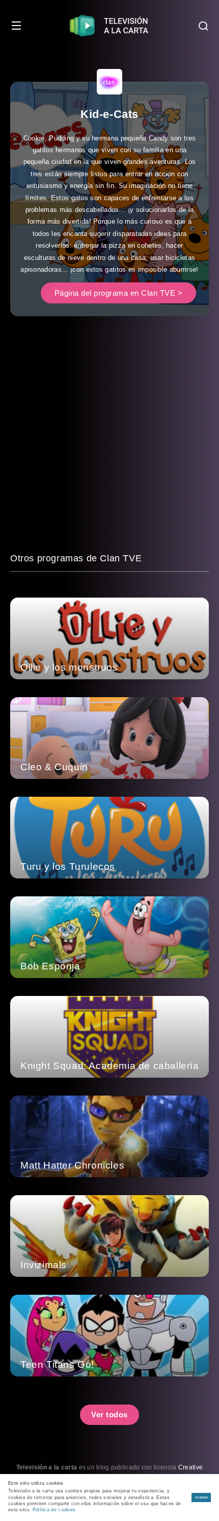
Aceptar (201, 1497)
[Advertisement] (109, 441)
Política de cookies (54, 1509)
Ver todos (109, 1414)
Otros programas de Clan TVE (76, 558)
